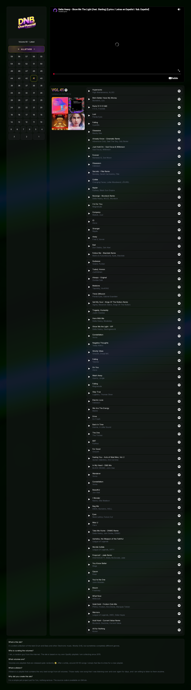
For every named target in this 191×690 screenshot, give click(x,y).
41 (34, 78)
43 (19, 78)
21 (34, 107)
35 (41, 86)
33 (19, 93)
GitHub (84, 680)
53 (19, 64)
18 (19, 115)
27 (27, 100)
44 (12, 78)
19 (12, 115)
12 (26, 122)
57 (27, 56)
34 (12, 93)
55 (41, 56)
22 (27, 107)
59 (12, 56)
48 (19, 71)
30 (41, 93)
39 (12, 86)
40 (41, 78)
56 (34, 56)
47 (26, 71)
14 (12, 122)
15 (41, 115)
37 (27, 86)
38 (19, 86)
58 (19, 56)
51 (34, 64)
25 (41, 100)
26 (34, 100)
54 (12, 64)
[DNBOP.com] (27, 23)
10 (41, 122)
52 (27, 64)
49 (12, 71)
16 (34, 115)
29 (12, 100)
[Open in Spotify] (179, 630)
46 (34, 71)
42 (26, 78)
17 (27, 115)
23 (19, 107)
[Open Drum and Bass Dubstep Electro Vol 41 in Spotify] (66, 90)
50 (41, 64)
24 (12, 107)
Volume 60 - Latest (26, 42)
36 (34, 86)
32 (27, 93)
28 (19, 100)
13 (19, 122)
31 (34, 93)
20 (41, 107)
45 (41, 71)
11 (34, 122)
